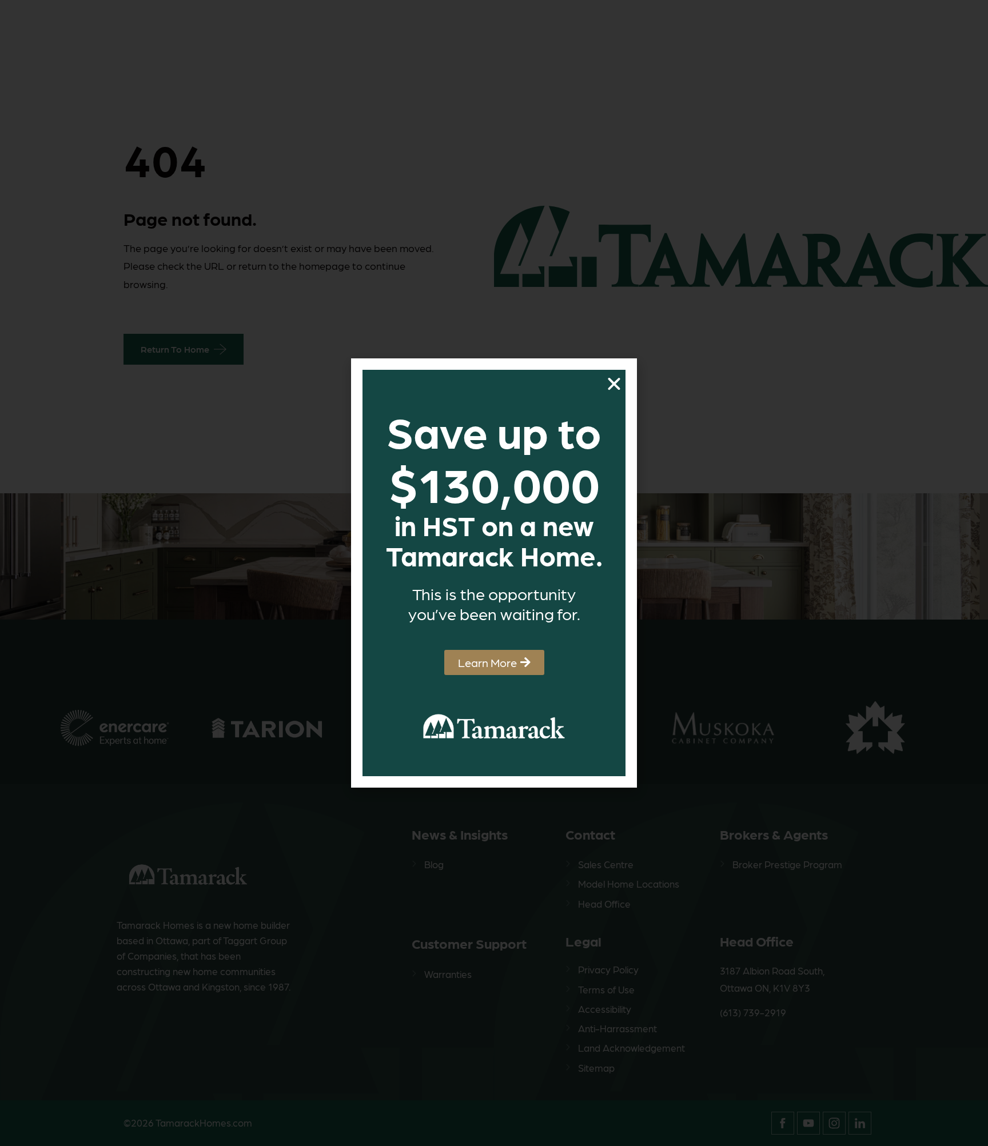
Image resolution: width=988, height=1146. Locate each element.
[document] (494, 573)
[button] (614, 384)
